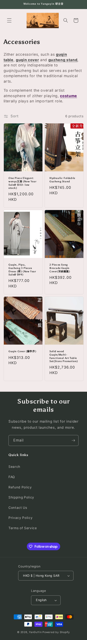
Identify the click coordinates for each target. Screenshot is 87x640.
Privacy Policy (20, 518)
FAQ (11, 477)
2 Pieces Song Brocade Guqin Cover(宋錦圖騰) (59, 268)
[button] (9, 20)
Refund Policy (20, 487)
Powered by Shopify (56, 632)
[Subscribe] (73, 440)
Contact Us (17, 508)
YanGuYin (35, 632)
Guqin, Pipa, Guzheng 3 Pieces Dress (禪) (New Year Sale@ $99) (22, 269)
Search (14, 467)
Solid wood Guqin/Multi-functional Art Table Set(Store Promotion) (63, 356)
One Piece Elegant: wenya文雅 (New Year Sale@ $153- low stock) (22, 183)
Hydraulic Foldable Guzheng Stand (62, 180)
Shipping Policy (21, 497)
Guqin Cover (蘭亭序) (22, 351)
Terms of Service (22, 528)
